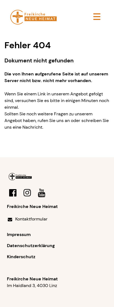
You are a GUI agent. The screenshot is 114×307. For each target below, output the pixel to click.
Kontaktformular (31, 219)
